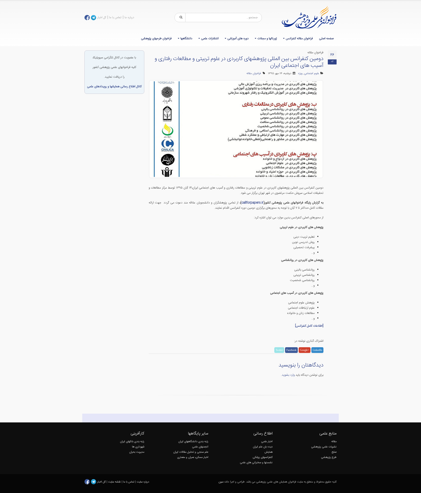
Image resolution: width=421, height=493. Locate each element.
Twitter (279, 350)
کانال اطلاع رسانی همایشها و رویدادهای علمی (114, 86)
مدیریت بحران (136, 452)
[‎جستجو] (180, 17)
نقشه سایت (115, 482)
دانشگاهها (186, 38)
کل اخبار (101, 17)
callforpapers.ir (252, 202)
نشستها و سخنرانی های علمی (256, 462)
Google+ (304, 350)
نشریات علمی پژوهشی (324, 447)
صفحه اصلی (326, 38)
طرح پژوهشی (329, 457)
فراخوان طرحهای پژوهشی (156, 38)
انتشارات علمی (210, 38)
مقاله (334, 441)
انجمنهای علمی (200, 447)
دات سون (223, 482)
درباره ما (129, 17)
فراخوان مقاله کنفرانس (299, 38)
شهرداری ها (138, 447)
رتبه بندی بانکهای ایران (132, 441)
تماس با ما (115, 17)
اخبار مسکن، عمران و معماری (192, 457)
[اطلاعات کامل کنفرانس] (309, 326)
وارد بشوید (288, 375)
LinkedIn (317, 350)
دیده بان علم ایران (263, 447)
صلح (334, 452)
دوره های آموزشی (238, 38)
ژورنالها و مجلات (267, 38)
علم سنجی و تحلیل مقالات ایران (190, 452)
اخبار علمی (267, 441)
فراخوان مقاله (253, 73)
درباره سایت (143, 482)
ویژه (300, 73)
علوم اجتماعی (311, 73)
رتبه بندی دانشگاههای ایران (193, 441)
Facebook (291, 350)
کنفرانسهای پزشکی (263, 457)
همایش (268, 452)
